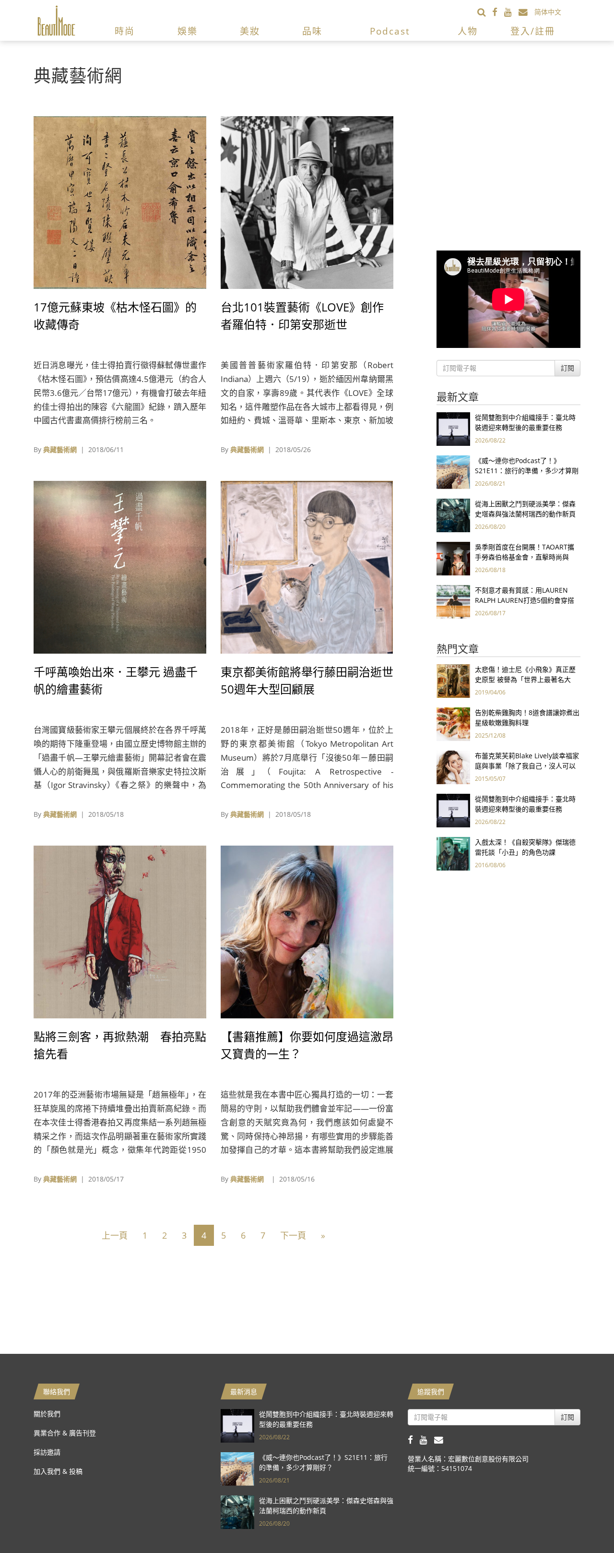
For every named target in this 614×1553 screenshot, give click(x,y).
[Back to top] (583, 1522)
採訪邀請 (47, 1452)
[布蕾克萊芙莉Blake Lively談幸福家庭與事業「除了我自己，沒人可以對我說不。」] (453, 766)
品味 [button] (312, 31)
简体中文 (547, 11)
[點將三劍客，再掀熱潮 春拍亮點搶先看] (120, 931)
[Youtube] (511, 11)
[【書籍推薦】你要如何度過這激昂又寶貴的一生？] (307, 931)
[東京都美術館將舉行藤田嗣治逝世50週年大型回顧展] (307, 566)
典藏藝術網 (60, 449)
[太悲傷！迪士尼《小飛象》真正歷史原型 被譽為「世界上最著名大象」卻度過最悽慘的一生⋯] (453, 680)
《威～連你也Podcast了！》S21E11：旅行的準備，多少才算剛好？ (527, 470)
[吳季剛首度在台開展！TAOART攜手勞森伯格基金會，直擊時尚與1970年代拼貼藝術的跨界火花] (453, 557)
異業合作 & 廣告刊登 (65, 1432)
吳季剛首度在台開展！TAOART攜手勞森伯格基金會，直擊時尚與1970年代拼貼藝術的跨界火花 (524, 557)
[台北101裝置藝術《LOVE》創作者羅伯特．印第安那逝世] (307, 201)
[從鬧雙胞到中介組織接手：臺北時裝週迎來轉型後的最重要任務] (453, 428)
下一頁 (293, 1235)
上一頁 (115, 1235)
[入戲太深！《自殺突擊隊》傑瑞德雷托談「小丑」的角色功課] (453, 853)
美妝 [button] (250, 31)
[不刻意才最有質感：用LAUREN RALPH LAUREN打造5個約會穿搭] (453, 601)
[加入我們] (526, 11)
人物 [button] (468, 31)
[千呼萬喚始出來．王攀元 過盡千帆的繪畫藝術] (120, 566)
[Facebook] (498, 11)
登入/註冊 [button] (532, 31)
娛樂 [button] (187, 31)
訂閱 (567, 367)
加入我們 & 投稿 (58, 1471)
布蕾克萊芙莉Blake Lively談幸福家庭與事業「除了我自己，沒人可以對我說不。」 (527, 765)
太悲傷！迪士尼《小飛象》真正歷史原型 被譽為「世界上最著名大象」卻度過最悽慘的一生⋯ (525, 679)
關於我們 (47, 1413)
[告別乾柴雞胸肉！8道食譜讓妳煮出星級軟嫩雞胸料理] (453, 723)
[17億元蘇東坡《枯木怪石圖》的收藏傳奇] (120, 201)
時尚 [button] (125, 31)
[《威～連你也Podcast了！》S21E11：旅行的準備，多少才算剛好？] (453, 471)
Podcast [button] (390, 31)
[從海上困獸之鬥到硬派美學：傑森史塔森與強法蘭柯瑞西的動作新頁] (453, 514)
